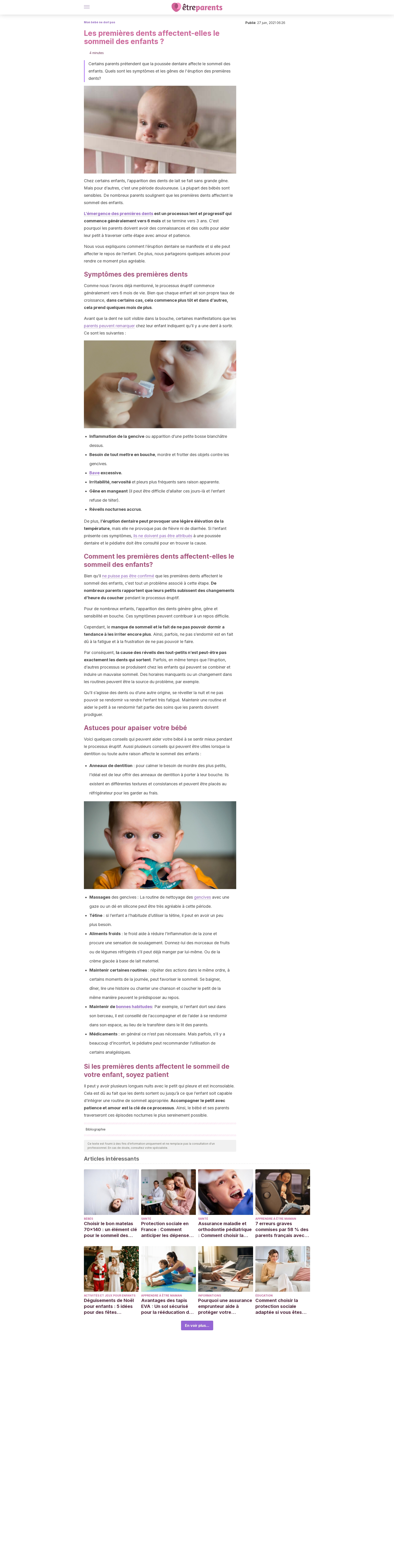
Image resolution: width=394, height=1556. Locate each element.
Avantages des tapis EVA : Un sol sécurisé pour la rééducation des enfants (167, 1306)
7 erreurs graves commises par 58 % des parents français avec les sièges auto (281, 1229)
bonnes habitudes (134, 1006)
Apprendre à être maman (275, 1218)
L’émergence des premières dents (118, 213)
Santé (146, 1218)
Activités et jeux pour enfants (109, 1295)
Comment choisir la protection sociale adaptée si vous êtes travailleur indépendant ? (281, 1306)
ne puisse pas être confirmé (128, 575)
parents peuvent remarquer (109, 325)
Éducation (264, 1295)
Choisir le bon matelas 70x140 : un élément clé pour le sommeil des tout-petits (110, 1229)
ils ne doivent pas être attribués (162, 535)
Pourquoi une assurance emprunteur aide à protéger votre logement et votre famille (225, 1306)
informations (209, 1295)
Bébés (88, 1218)
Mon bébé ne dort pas (99, 22)
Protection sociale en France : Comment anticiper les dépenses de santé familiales (166, 1229)
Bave (94, 472)
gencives (202, 897)
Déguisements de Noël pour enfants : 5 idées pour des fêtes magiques (109, 1306)
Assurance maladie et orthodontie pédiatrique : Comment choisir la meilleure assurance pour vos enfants (225, 1229)
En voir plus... (197, 1325)
